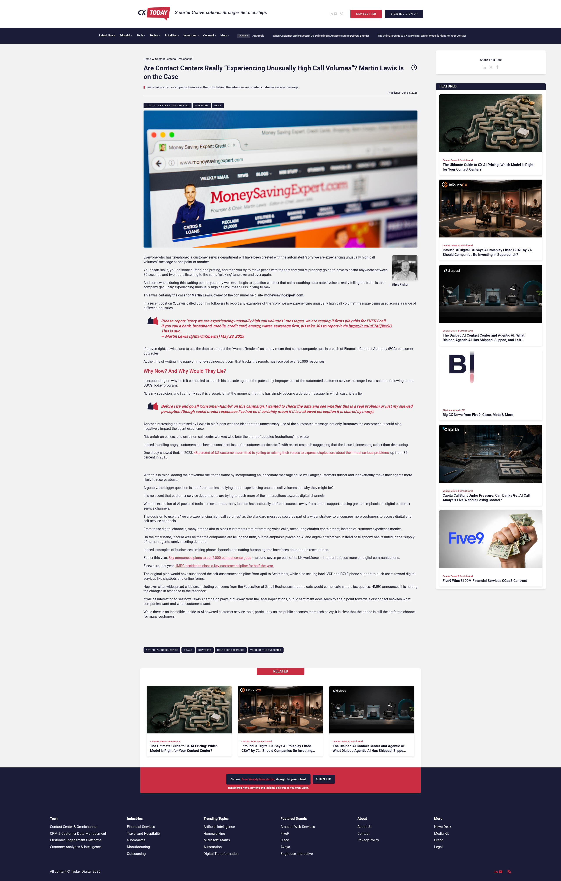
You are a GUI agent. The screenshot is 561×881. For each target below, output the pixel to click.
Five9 (284, 833)
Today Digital (81, 871)
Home (147, 59)
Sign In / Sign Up (404, 13)
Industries (191, 35)
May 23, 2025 (232, 336)
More (224, 35)
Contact (363, 833)
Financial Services (141, 827)
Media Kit (441, 833)
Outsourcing (136, 854)
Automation (213, 847)
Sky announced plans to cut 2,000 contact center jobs (210, 558)
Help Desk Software (230, 650)
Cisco (284, 840)
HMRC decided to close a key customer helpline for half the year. (224, 566)
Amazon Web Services (297, 827)
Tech (141, 35)
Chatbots (204, 650)
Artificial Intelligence (162, 650)
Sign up (323, 779)
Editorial (126, 35)
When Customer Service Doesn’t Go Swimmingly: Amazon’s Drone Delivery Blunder (267, 35)
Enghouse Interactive (296, 854)
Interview (201, 105)
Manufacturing (138, 847)
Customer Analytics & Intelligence (75, 847)
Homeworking (214, 833)
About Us (364, 827)
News (217, 105)
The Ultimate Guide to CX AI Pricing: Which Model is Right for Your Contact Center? (373, 35)
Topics (155, 35)
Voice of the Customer (265, 650)
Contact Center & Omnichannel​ (167, 105)
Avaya (285, 847)
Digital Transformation (221, 854)
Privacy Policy (368, 840)
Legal (438, 847)
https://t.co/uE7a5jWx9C (370, 326)
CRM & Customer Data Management (78, 833)
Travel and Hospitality (144, 833)
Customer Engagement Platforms (75, 840)
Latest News (107, 35)
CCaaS (188, 650)
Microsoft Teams (217, 840)
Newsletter (366, 13)
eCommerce (136, 840)
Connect (209, 35)
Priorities (172, 35)
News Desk (442, 827)
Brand (438, 840)
